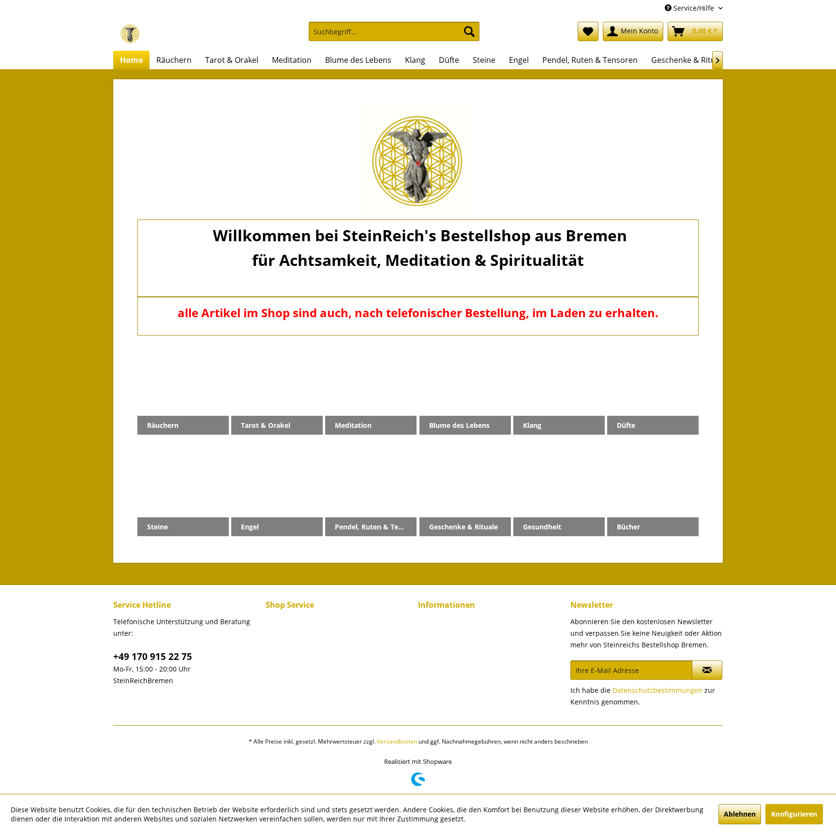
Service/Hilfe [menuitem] (694, 8)
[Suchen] (469, 31)
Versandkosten (397, 741)
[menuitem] (394, 36)
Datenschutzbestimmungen (657, 690)
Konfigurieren (794, 814)
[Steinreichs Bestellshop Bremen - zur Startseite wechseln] (130, 34)
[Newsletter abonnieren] (707, 670)
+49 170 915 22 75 (152, 656)
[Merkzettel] (588, 31)
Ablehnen (740, 814)
